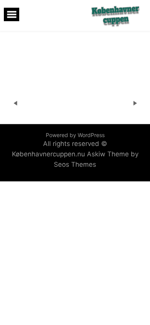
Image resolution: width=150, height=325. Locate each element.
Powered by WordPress (75, 135)
